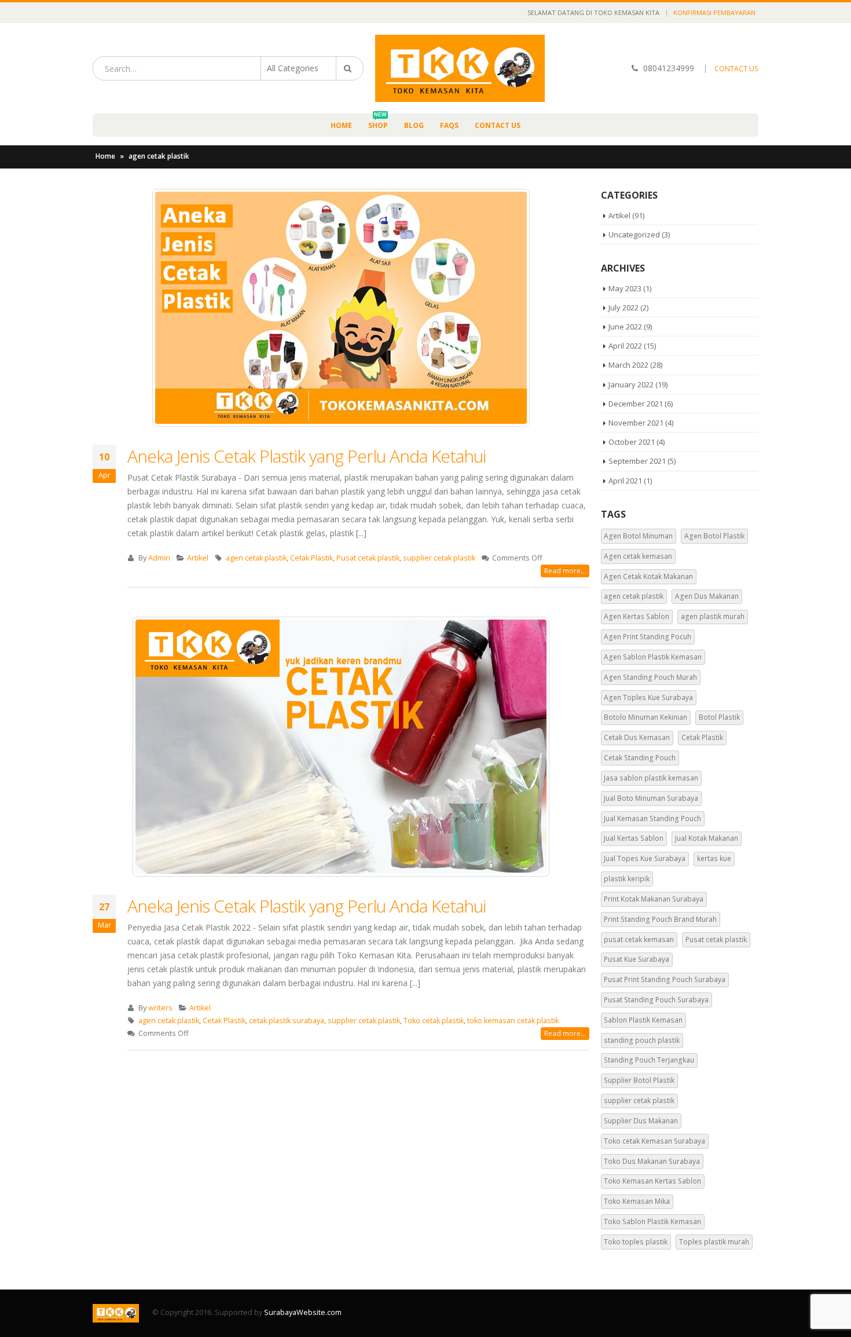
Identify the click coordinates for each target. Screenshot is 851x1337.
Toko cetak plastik (434, 1020)
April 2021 (625, 480)
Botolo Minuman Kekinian (645, 717)
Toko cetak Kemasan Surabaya (654, 1141)
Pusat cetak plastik (367, 558)
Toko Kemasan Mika (637, 1201)
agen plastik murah (712, 616)
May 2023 (624, 288)
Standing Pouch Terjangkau (649, 1060)
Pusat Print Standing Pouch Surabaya (664, 979)
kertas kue (714, 858)
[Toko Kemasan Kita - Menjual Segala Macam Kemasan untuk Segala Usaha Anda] (460, 68)
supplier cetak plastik (439, 558)
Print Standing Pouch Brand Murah (660, 919)
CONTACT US (736, 69)
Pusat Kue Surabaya (636, 959)
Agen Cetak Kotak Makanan (648, 576)
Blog (414, 125)
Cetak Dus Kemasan (637, 737)
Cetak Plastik (311, 558)
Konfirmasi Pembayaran (714, 12)
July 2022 (623, 307)
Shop (378, 121)
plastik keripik (627, 879)
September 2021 (637, 461)
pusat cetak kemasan (639, 939)
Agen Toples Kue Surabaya (648, 697)
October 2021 (631, 442)
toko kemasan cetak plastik (513, 1020)
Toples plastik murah (714, 1242)
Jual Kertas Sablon (633, 838)
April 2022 (625, 345)
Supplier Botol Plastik (639, 1080)
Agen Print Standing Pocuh (647, 637)
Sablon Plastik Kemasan (643, 1020)
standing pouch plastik (642, 1040)
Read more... (565, 571)
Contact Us (497, 125)
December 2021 (635, 403)
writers (160, 1008)
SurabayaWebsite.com (303, 1312)
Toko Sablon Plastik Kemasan (652, 1221)
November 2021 (635, 422)
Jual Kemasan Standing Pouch (652, 818)
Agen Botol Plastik (714, 536)
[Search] (349, 68)
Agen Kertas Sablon (636, 616)
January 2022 (631, 384)
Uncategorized (634, 234)
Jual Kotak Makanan (706, 838)
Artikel (197, 558)
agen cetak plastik (256, 558)
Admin (159, 558)
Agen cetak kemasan (638, 556)
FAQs (449, 125)
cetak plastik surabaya (286, 1020)
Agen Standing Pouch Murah (650, 677)
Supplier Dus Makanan (641, 1121)
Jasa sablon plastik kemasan (651, 778)
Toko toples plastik (635, 1242)
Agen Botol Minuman (638, 536)
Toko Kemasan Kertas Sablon (652, 1181)
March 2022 (628, 365)
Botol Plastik (719, 717)
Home (341, 125)
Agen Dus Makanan (707, 596)
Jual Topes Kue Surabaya (644, 858)
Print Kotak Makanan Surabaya (653, 899)
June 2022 (625, 326)
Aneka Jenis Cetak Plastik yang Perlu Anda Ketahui (306, 456)
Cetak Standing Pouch (640, 758)
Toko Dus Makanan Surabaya (652, 1161)
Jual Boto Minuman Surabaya (651, 798)
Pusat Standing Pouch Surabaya (656, 1000)
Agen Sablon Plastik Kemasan (653, 657)
